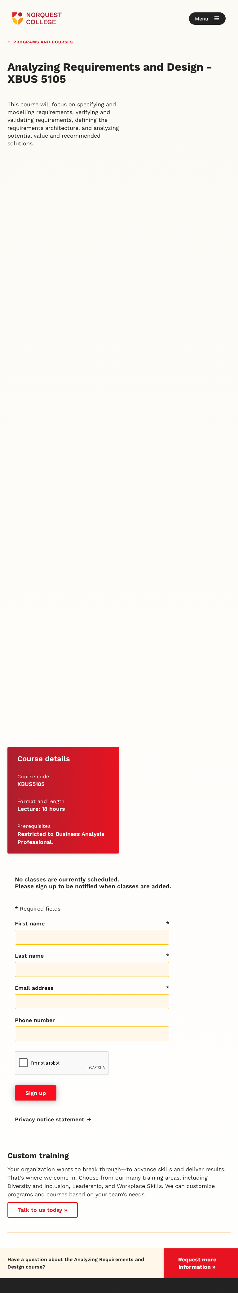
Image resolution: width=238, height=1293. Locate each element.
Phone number (35, 1020)
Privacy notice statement (49, 1119)
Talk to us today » (42, 1210)
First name (30, 923)
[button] (207, 18)
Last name (29, 955)
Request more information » (197, 1263)
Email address (34, 988)
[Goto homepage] (37, 18)
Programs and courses (43, 41)
